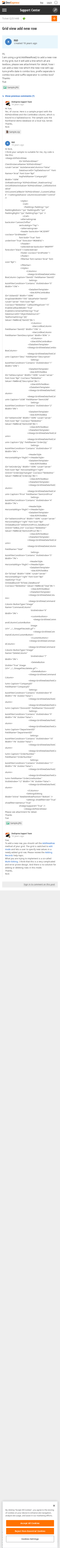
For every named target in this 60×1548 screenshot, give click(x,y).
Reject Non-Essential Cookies (30, 1531)
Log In (49, 2)
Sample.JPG (12, 87)
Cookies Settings (30, 1539)
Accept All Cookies (30, 1523)
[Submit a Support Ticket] (54, 18)
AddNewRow (48, 843)
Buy (41, 2)
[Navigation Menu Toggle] (4, 10)
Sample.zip (14, 132)
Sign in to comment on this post (39, 884)
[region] (30, 1524)
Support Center (30, 10)
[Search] (55, 10)
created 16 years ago (25, 43)
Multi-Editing (11, 861)
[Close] (54, 1505)
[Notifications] (56, 3)
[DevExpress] (11, 3)
